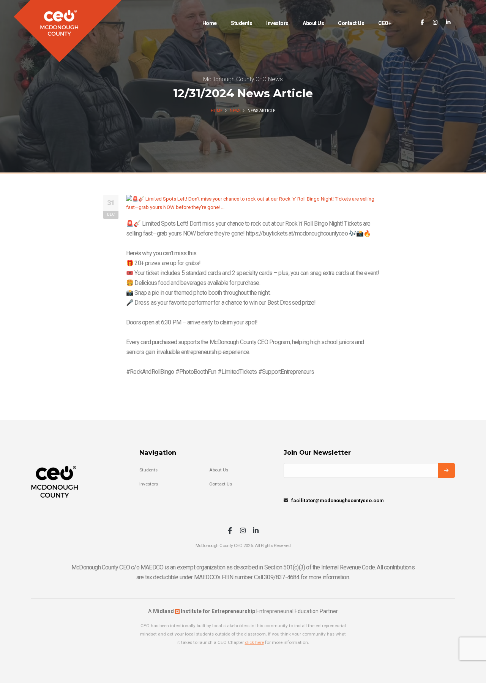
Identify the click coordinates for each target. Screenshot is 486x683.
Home (209, 23)
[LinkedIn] (448, 22)
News (235, 110)
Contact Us (351, 23)
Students (241, 23)
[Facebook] (422, 22)
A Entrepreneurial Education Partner (243, 611)
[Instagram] (435, 22)
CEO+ (384, 23)
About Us (313, 23)
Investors (277, 23)
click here (254, 642)
